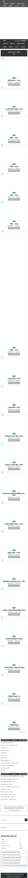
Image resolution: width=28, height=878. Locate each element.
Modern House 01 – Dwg (7, 791)
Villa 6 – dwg (14, 166)
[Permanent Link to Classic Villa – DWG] (14, 365)
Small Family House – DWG (14, 524)
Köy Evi (3, 755)
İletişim (4, 6)
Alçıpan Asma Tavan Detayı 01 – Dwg (10, 786)
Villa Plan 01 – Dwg (14, 80)
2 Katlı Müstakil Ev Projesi (14, 639)
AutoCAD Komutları (5, 742)
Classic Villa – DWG (14, 378)
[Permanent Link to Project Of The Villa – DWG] (14, 452)
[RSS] (24, 40)
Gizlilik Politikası (20, 3)
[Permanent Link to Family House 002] (14, 683)
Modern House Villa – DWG (14, 436)
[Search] (26, 40)
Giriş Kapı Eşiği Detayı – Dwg (8, 781)
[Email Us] (22, 40)
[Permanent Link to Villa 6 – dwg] (14, 153)
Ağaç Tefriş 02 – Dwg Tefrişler (8, 799)
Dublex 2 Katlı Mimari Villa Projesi (14, 610)
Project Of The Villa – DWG (14, 465)
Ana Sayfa (6, 3)
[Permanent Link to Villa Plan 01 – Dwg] (14, 67)
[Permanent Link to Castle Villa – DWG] (14, 394)
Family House (14, 725)
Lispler (2, 757)
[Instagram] (18, 40)
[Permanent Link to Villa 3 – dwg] (14, 182)
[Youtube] (20, 40)
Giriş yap (11, 6)
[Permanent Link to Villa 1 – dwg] (14, 288)
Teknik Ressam (10, 82)
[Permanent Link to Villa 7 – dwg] (14, 125)
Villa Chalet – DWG (14, 553)
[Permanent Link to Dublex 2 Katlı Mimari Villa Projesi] (14, 597)
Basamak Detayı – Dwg (6, 784)
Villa (14, 78)
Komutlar (12, 3)
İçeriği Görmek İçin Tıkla (14, 84)
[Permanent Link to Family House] (14, 712)
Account (23, 6)
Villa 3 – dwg (14, 195)
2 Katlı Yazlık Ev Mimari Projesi (14, 667)
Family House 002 (14, 696)
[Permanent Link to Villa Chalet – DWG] (14, 540)
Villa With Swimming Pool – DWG (14, 581)
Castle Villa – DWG (14, 407)
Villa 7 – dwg (14, 138)
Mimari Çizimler (5, 760)
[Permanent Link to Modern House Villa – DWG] (14, 423)
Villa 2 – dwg (14, 224)
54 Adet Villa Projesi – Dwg (14, 109)
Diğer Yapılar (4, 750)
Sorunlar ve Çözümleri (6, 765)
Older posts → (22, 732)
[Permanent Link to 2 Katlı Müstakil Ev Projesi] (14, 626)
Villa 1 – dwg (14, 350)
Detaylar (3, 747)
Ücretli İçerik (4, 768)
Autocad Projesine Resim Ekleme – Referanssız (12, 776)
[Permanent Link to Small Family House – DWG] (14, 511)
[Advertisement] (14, 24)
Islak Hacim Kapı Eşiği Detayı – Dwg (10, 779)
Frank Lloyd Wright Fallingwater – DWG (14, 494)
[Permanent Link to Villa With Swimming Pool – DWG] (14, 568)
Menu (4, 1)
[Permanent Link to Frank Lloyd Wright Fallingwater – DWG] (14, 480)
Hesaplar (3, 752)
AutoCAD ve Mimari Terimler (8, 745)
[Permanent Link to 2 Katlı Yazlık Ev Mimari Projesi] (14, 654)
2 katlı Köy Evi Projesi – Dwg (8, 794)
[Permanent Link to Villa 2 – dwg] (14, 211)
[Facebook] (15, 40)
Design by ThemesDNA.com (14, 876)
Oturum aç (3, 827)
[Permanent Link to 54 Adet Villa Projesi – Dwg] (14, 96)
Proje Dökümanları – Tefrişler (8, 763)
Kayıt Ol (17, 6)
